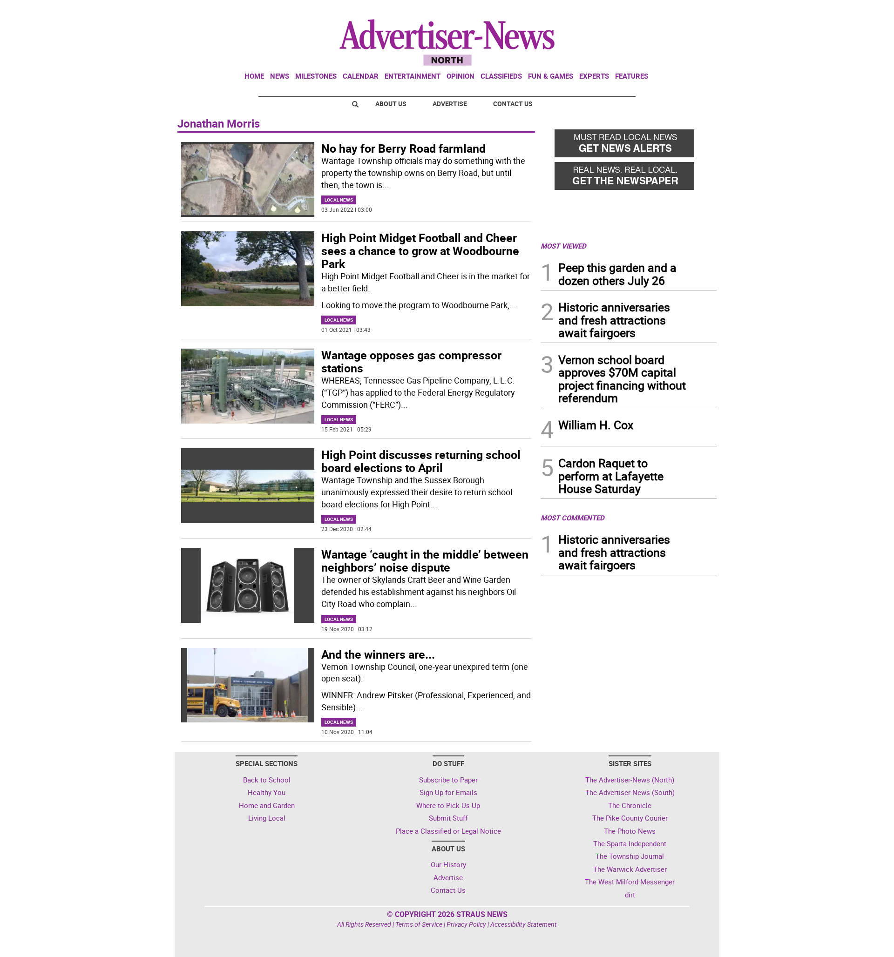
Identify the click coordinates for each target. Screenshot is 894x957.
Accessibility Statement (523, 924)
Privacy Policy (466, 924)
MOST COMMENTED (572, 517)
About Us (390, 103)
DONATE (694, 10)
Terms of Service (418, 924)
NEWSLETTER (641, 10)
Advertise (450, 103)
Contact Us (513, 103)
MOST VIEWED (563, 245)
